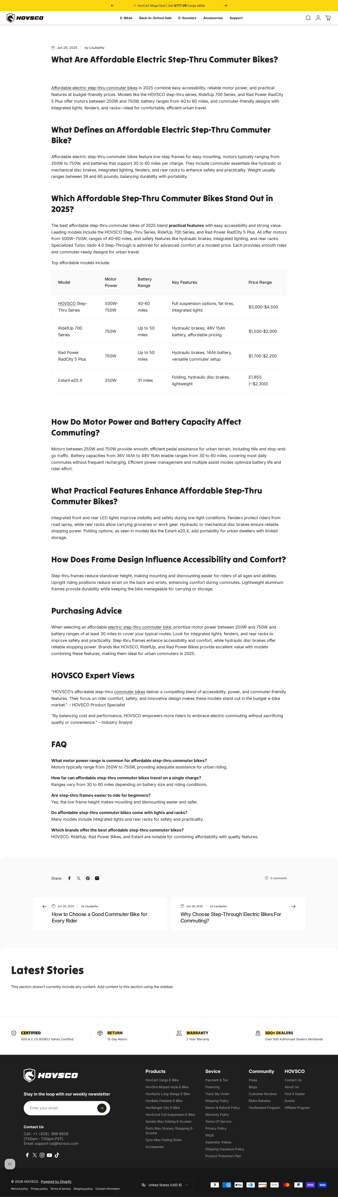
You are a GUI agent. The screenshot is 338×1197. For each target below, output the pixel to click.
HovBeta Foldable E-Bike (164, 1101)
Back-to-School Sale (155, 18)
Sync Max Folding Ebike (164, 1140)
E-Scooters (187, 18)
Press (253, 1080)
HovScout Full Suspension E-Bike (170, 1114)
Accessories (213, 18)
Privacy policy (39, 1188)
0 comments (278, 878)
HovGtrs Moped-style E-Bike (167, 1087)
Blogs (253, 1087)
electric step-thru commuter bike (139, 627)
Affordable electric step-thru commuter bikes (94, 87)
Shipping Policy (217, 1101)
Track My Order (217, 1094)
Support (236, 18)
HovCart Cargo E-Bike (162, 1080)
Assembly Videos (218, 1142)
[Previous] (112, 5)
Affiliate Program (297, 1108)
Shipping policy (83, 1188)
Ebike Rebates (259, 1101)
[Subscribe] (101, 1108)
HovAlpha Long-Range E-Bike (168, 1094)
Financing (212, 1087)
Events (290, 1101)
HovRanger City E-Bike (163, 1108)
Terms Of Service (218, 1121)
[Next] (226, 5)
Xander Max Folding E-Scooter (169, 1121)
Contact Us (293, 1080)
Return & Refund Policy (222, 1108)
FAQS (209, 1135)
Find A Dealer (295, 1094)
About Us (292, 1087)
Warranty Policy (217, 1114)
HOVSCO (67, 303)
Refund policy (19, 1188)
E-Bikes (126, 18)
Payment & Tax (216, 1080)
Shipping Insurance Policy (224, 1149)
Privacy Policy (215, 1128)
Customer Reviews (263, 1094)
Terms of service (60, 1188)
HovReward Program (264, 1108)
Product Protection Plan (223, 1156)
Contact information (107, 1188)
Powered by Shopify (56, 1181)
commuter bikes (129, 691)
